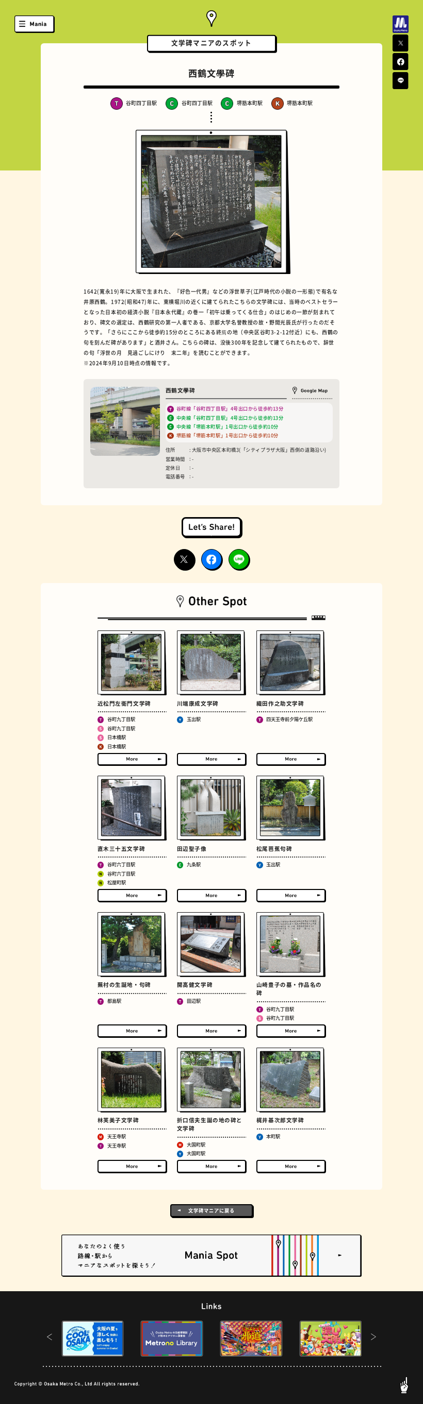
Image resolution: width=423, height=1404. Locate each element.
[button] (49, 1338)
